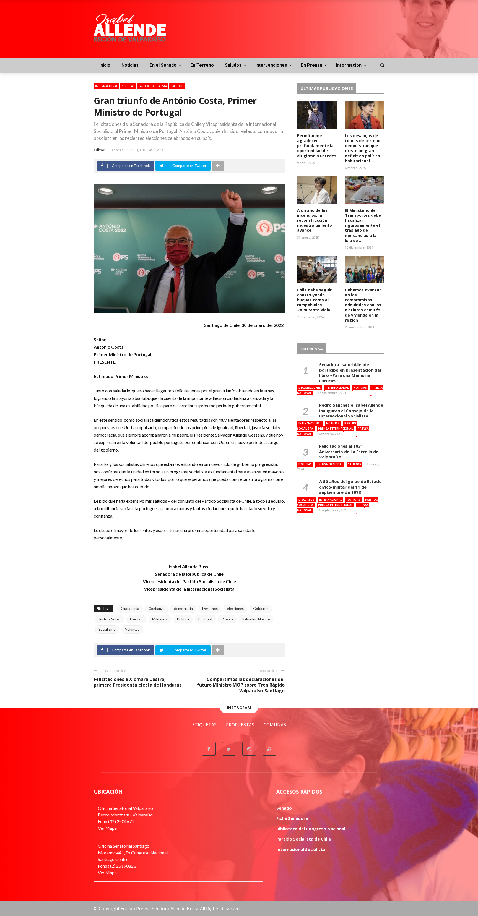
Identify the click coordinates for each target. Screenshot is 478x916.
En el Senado (163, 65)
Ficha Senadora (292, 818)
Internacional (106, 86)
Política (183, 619)
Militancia (160, 619)
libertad (136, 619)
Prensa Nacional (330, 464)
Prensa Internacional (335, 428)
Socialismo (107, 629)
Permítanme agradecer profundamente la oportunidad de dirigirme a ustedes (316, 145)
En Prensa (311, 65)
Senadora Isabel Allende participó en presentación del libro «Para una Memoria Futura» (350, 372)
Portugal (205, 619)
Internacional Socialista (300, 849)
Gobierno (261, 608)
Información (349, 65)
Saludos (233, 65)
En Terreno (202, 65)
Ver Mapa (107, 828)
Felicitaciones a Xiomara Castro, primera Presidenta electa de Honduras (137, 682)
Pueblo (227, 619)
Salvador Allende (256, 619)
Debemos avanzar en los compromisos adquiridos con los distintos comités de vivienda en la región (363, 305)
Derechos (210, 608)
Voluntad (132, 629)
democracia (183, 608)
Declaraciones (309, 388)
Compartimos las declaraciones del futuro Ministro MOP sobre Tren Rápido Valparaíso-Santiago (241, 685)
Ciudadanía (130, 608)
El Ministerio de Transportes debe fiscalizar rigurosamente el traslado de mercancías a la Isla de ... (363, 225)
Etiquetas (204, 725)
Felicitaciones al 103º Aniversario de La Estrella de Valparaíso (348, 451)
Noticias (130, 65)
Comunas (275, 725)
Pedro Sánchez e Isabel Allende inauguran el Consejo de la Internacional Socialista (351, 410)
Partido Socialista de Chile (303, 839)
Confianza (157, 608)
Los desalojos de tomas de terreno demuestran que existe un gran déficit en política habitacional (362, 148)
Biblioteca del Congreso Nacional (310, 828)
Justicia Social (109, 619)
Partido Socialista (152, 86)
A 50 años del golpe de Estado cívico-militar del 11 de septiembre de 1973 (350, 487)
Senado (284, 808)
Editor (99, 149)
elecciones (235, 608)
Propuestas (240, 725)
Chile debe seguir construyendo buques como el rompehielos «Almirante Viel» (314, 300)
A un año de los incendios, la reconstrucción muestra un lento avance (314, 220)
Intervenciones (271, 65)
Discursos (306, 500)
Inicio (104, 65)
